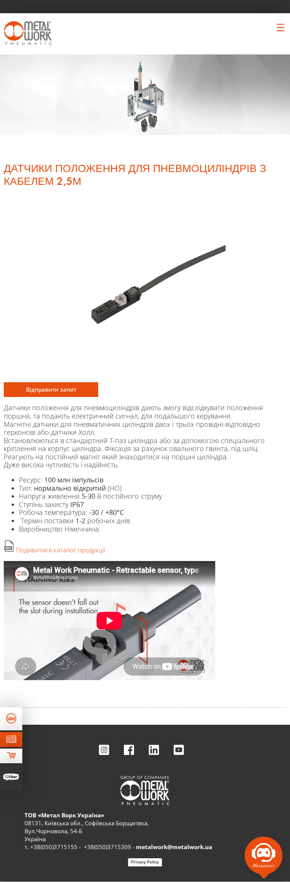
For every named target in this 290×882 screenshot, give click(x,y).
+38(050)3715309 (107, 847)
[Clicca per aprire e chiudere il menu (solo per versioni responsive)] (280, 27)
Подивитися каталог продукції (60, 550)
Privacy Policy (145, 862)
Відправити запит (51, 389)
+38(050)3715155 (53, 847)
